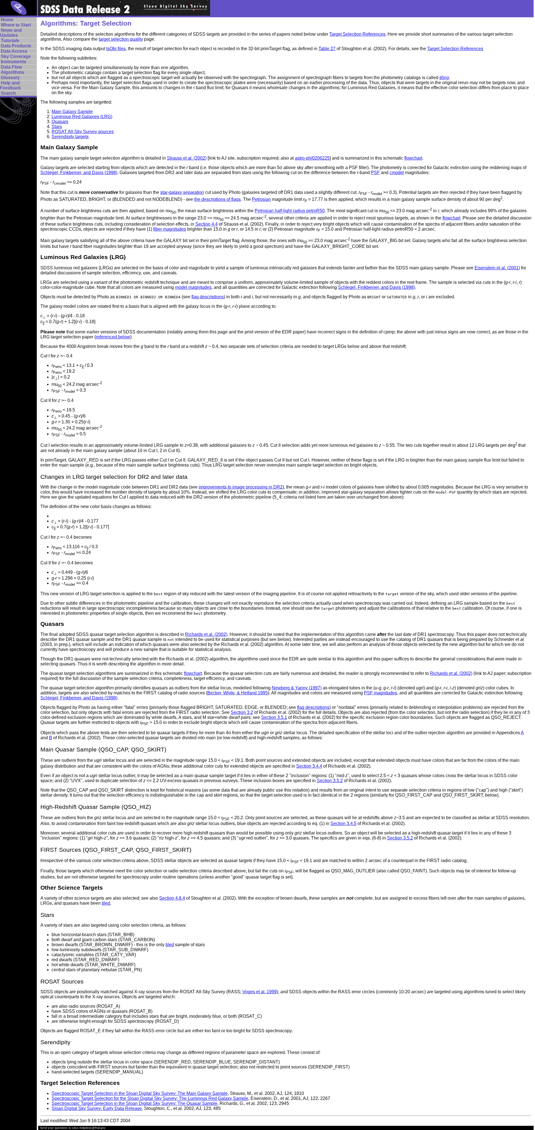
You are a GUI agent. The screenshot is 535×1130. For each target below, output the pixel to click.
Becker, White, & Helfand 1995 (237, 692)
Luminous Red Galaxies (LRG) (82, 116)
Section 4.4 (206, 224)
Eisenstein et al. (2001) (497, 267)
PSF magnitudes (380, 692)
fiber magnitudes (169, 229)
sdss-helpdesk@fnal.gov (89, 1127)
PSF (375, 172)
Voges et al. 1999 (259, 991)
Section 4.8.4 (172, 898)
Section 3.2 (242, 712)
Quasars (60, 121)
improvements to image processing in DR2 (241, 487)
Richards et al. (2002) (206, 634)
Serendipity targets (70, 136)
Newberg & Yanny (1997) (297, 687)
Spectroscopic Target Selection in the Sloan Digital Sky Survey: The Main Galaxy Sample (140, 1093)
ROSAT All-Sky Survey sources (83, 131)
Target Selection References (357, 34)
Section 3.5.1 (274, 717)
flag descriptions (207, 296)
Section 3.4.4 (309, 766)
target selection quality (121, 39)
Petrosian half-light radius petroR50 (290, 211)
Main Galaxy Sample (72, 111)
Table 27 (326, 48)
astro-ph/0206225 (312, 158)
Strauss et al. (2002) (186, 158)
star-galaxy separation (182, 192)
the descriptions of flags (217, 199)
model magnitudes (193, 287)
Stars (57, 126)
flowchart (413, 158)
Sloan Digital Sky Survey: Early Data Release (97, 1108)
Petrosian (261, 199)
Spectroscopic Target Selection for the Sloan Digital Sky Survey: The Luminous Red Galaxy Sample (150, 1098)
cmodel (397, 172)
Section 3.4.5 (343, 823)
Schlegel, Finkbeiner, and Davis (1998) (78, 172)
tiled (106, 903)
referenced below (113, 337)
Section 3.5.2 (330, 780)
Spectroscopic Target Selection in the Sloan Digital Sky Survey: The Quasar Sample (134, 1103)
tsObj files (116, 48)
